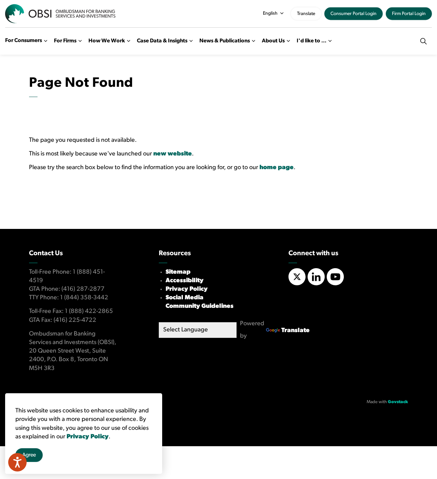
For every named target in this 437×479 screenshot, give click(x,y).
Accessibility (184, 281)
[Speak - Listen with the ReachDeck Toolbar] (17, 462)
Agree (29, 455)
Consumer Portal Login (353, 13)
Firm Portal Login (409, 13)
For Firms (65, 40)
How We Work (106, 40)
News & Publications (224, 40)
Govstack (398, 402)
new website (172, 154)
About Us (273, 40)
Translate (306, 13)
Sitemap (178, 272)
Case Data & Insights (162, 40)
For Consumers (23, 40)
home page (276, 168)
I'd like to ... (311, 40)
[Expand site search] (423, 41)
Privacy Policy (187, 289)
